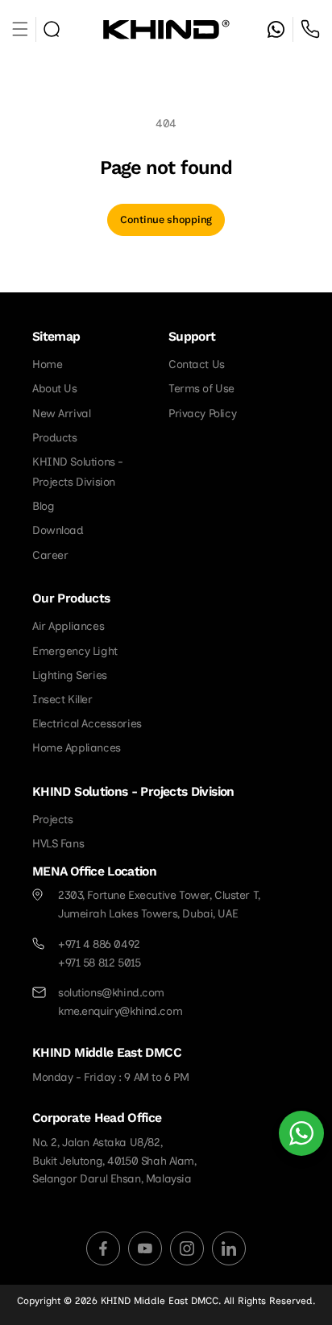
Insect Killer (62, 699)
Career (50, 555)
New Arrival (61, 413)
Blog (43, 506)
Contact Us (196, 364)
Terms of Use (201, 388)
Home (47, 364)
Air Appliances (68, 626)
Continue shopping (166, 219)
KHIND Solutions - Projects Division (77, 472)
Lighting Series (69, 675)
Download (58, 530)
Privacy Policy (202, 413)
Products (54, 438)
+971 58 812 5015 (310, 29)
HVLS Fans (58, 844)
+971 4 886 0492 (99, 944)
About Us (54, 388)
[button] (51, 29)
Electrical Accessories (87, 724)
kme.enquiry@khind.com (120, 1011)
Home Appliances (76, 748)
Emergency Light (75, 651)
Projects (52, 819)
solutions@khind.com (111, 993)
